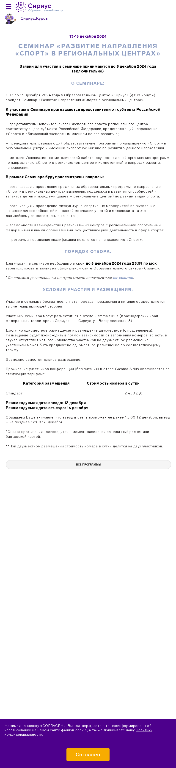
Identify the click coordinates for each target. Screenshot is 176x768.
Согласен (88, 754)
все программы (88, 464)
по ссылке (123, 277)
